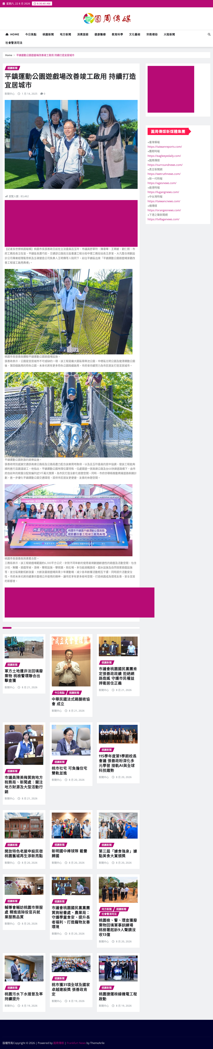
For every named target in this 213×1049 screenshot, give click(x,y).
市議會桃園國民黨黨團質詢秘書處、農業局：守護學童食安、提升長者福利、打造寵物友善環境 (71, 917)
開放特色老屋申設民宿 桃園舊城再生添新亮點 (24, 853)
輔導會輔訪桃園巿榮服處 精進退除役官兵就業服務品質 (24, 912)
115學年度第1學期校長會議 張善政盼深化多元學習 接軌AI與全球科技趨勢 (118, 763)
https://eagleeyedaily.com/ (164, 156)
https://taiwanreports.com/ (165, 146)
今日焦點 (31, 34)
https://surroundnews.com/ (165, 165)
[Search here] (209, 34)
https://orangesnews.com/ (164, 210)
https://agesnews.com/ (162, 183)
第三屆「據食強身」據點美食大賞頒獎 (118, 853)
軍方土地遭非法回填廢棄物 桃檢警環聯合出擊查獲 (24, 675)
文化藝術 (134, 34)
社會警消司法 (13, 42)
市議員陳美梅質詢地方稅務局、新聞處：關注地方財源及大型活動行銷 (24, 784)
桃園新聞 (48, 34)
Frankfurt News (76, 1043)
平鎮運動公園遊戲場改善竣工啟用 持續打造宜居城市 (45, 55)
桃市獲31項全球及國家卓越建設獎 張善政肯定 (71, 989)
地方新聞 (65, 34)
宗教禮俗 (152, 34)
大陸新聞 (169, 34)
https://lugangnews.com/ (163, 192)
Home (14, 34)
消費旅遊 (83, 34)
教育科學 (117, 34)
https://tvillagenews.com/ (163, 219)
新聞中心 (10, 93)
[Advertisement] (72, 223)
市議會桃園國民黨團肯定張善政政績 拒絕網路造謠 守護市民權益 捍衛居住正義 (118, 675)
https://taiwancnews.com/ (164, 201)
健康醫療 (100, 34)
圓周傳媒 (58, 1043)
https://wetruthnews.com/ (164, 174)
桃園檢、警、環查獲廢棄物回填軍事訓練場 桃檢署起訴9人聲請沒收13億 (118, 927)
